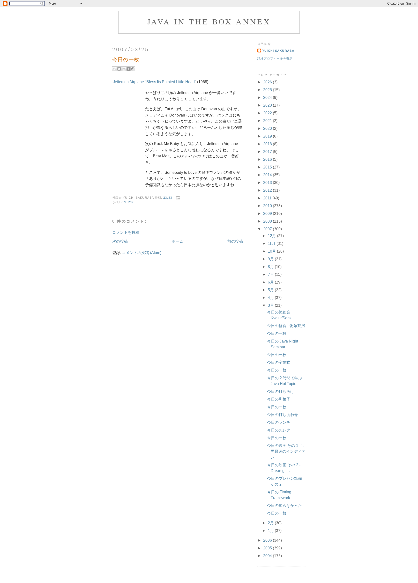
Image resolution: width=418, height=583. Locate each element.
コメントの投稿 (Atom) (141, 253)
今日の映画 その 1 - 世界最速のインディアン (286, 451)
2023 (268, 105)
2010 (268, 206)
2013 (268, 183)
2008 (268, 221)
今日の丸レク (278, 430)
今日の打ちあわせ (282, 415)
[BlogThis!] (119, 68)
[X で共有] (123, 68)
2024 (268, 97)
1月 (271, 531)
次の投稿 (120, 241)
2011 (267, 198)
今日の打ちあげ (280, 391)
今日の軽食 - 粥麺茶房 (286, 326)
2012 (268, 190)
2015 (268, 167)
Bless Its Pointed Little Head (170, 82)
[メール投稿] (177, 197)
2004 (268, 556)
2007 (268, 229)
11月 (272, 243)
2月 (271, 523)
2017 (268, 152)
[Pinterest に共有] (132, 68)
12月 (272, 236)
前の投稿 (235, 241)
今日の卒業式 (278, 362)
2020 (268, 128)
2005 (268, 548)
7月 (271, 274)
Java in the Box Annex (209, 21)
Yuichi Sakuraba (278, 50)
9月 (271, 259)
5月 (271, 290)
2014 (268, 175)
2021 (268, 121)
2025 (268, 90)
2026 (268, 82)
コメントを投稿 (125, 232)
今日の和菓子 (278, 399)
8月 (271, 267)
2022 (268, 113)
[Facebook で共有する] (128, 68)
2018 (268, 144)
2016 (268, 159)
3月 (271, 305)
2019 (268, 136)
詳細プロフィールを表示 (275, 58)
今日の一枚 (276, 333)
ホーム (177, 241)
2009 (268, 213)
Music (129, 202)
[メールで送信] (114, 68)
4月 (271, 298)
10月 (272, 251)
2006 (268, 540)
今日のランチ (278, 422)
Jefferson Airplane (128, 82)
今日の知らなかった (284, 505)
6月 (271, 282)
